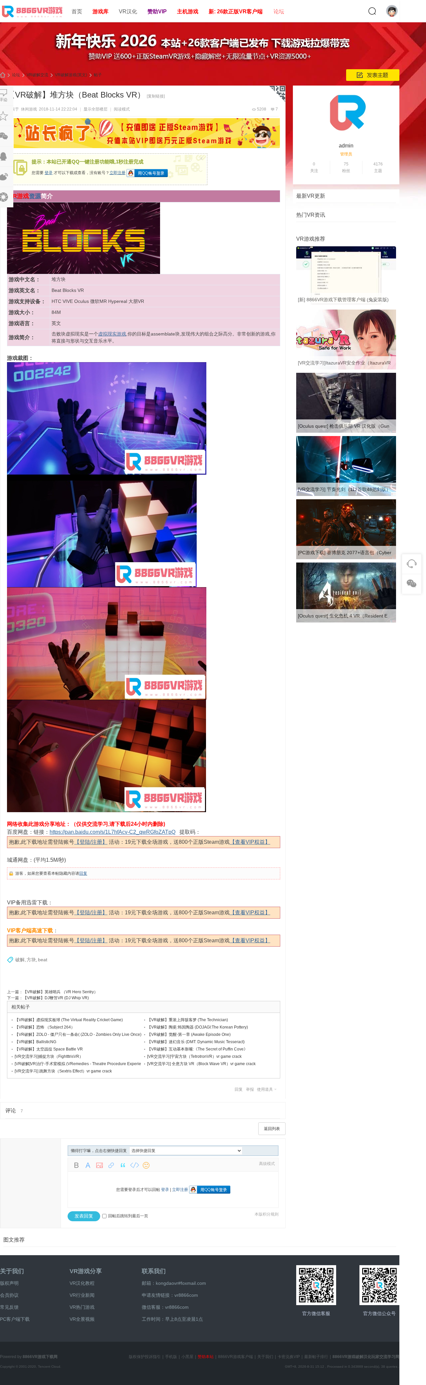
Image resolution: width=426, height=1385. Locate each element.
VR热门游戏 (82, 1307)
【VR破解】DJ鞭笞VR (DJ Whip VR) (56, 998)
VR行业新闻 (82, 1295)
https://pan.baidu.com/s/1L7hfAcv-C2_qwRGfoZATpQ (112, 832)
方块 (31, 959)
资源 (35, 196)
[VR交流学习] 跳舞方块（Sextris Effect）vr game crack (63, 1071)
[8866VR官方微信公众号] (379, 1285)
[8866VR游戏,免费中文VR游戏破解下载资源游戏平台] (33, 18)
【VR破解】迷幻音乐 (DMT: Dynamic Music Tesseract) (196, 1041)
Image (100, 1165)
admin (346, 145)
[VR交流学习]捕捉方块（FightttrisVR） (49, 1056)
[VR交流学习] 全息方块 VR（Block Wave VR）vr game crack (201, 1063)
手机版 (171, 1356)
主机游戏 (187, 11)
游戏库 (100, 11)
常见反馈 (9, 1307)
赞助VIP (157, 11)
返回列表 (272, 1128)
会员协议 (9, 1295)
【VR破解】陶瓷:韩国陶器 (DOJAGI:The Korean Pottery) (197, 1027)
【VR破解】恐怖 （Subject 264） (45, 1027)
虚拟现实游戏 (112, 334)
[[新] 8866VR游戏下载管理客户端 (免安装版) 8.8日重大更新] (346, 305)
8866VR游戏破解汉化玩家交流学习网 (365, 1356)
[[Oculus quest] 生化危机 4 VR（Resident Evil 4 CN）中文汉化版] (346, 621)
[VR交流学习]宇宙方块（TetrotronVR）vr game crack (194, 1056)
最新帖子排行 (316, 1356)
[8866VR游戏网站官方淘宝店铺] (316, 1285)
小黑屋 (187, 1356)
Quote (123, 1165)
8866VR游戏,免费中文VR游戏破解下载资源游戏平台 (2, 75)
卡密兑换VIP (289, 1356)
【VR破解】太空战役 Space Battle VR (49, 1049)
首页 (77, 11)
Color (88, 1165)
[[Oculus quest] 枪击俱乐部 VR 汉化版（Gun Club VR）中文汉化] (346, 431)
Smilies (146, 1165)
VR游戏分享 (86, 1271)
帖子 (98, 75)
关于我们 (12, 1271)
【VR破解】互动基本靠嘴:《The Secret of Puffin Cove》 (197, 1049)
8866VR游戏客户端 (235, 1356)
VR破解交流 (37, 75)
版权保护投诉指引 (145, 1356)
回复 (83, 873)
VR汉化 (128, 11)
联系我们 (154, 1271)
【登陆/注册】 (90, 842)
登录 (49, 172)
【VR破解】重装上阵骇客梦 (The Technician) (187, 1020)
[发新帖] (372, 75)
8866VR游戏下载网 (40, 1356)
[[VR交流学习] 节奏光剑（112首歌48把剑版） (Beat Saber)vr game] (346, 494)
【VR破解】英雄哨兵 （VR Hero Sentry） (60, 992)
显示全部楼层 (95, 109)
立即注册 (117, 172)
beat (42, 959)
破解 (20, 959)
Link (111, 1165)
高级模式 (267, 1163)
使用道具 (265, 1089)
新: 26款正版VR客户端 (236, 11)
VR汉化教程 (82, 1283)
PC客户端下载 (15, 1319)
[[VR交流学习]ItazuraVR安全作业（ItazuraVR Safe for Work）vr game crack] (346, 368)
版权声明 (9, 1283)
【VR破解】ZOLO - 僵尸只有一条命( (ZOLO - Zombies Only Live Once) (78, 1034)
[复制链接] (156, 96)
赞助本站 (206, 1356)
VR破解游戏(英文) (71, 75)
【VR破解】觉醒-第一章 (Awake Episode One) (189, 1034)
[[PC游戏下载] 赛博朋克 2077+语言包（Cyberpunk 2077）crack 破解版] (346, 558)
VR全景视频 (82, 1319)
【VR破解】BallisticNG (35, 1041)
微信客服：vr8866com (165, 1307)
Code (134, 1165)
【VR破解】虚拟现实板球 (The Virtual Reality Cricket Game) (69, 1020)
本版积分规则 (267, 1214)
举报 (250, 1089)
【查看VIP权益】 (250, 842)
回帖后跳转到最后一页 (128, 1216)
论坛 (279, 11)
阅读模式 (122, 109)
